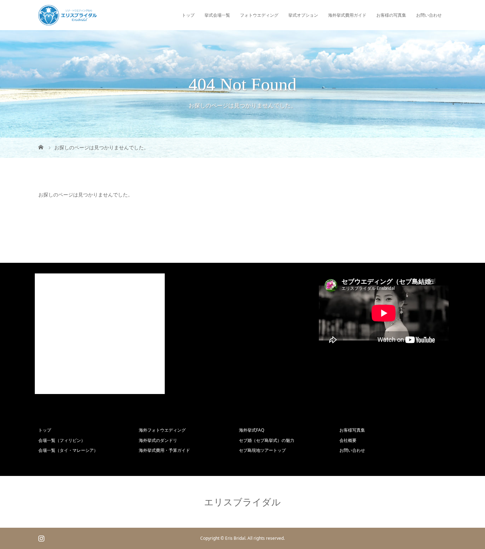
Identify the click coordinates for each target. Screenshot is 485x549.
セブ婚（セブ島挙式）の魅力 (266, 440)
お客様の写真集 (391, 15)
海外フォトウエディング (162, 430)
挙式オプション (303, 15)
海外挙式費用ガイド (347, 15)
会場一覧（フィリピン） (61, 440)
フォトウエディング (259, 15)
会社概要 (347, 440)
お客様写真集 (352, 430)
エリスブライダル (242, 501)
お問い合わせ (429, 15)
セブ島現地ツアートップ (262, 450)
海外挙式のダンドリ (158, 440)
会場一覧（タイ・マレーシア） (68, 450)
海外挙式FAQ (251, 430)
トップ (188, 15)
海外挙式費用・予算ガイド (164, 450)
